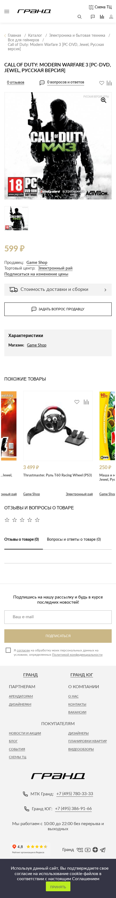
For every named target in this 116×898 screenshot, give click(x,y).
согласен (23, 650)
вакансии (77, 712)
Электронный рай (55, 268)
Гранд (30, 675)
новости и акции (25, 733)
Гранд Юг (81, 675)
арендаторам (21, 696)
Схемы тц (17, 757)
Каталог (6, 11)
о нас (73, 696)
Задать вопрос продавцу (61, 309)
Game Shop (36, 263)
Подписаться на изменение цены (36, 274)
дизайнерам (20, 704)
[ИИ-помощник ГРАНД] (90, 17)
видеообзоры (81, 749)
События (17, 749)
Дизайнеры (78, 733)
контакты (77, 704)
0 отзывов (15, 83)
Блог (13, 741)
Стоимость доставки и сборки (54, 289)
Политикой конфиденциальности (77, 654)
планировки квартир (87, 741)
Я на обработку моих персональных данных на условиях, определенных (58, 652)
